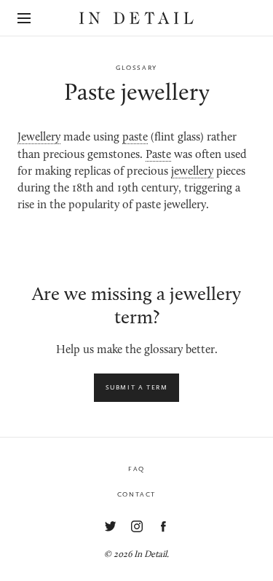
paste (135, 137)
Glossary (136, 67)
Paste (158, 155)
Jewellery (38, 137)
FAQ (136, 469)
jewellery (192, 172)
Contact (136, 494)
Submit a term (137, 387)
